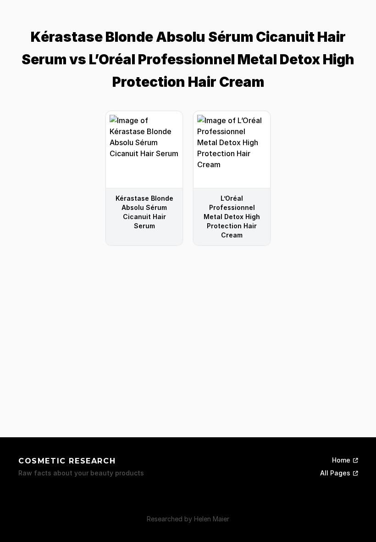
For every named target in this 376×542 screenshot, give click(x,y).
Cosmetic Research (67, 461)
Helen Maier (211, 519)
